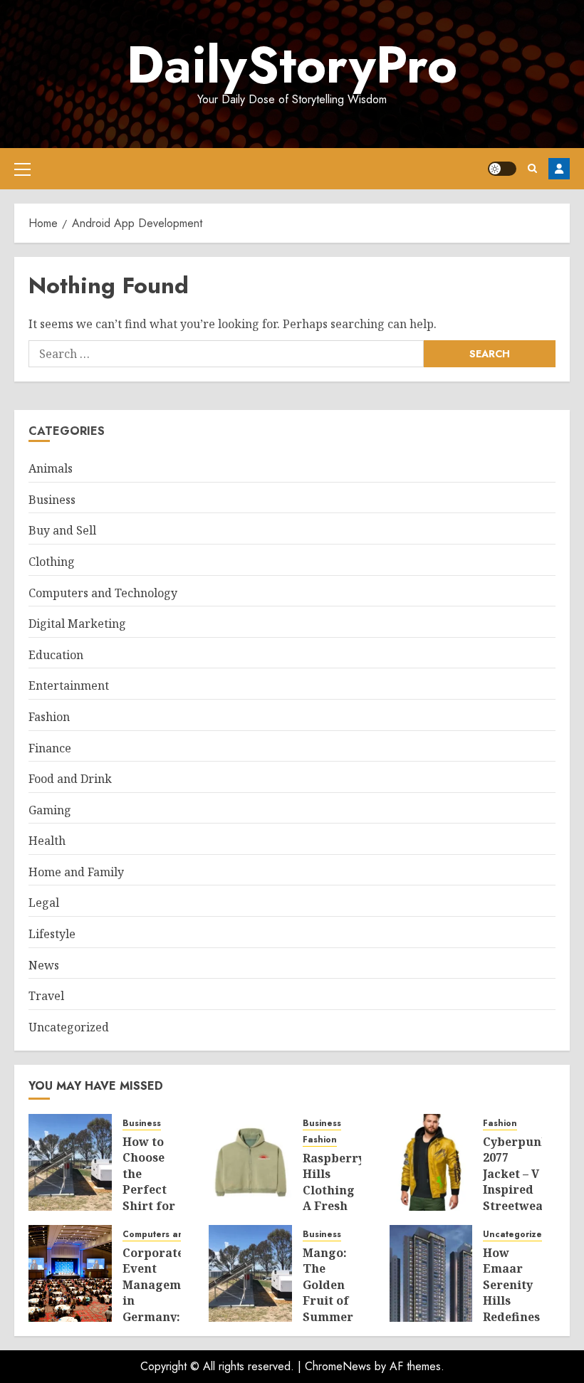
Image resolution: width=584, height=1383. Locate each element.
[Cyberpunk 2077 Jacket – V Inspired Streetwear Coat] (431, 1162)
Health (47, 840)
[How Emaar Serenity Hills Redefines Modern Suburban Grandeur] (431, 1273)
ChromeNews (338, 1366)
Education (55, 655)
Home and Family (76, 872)
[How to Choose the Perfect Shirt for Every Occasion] (70, 1162)
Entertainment (68, 685)
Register (559, 168)
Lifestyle (51, 934)
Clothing (51, 561)
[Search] (532, 168)
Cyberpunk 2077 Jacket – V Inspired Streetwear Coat (516, 1181)
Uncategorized (68, 1027)
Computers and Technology (102, 593)
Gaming (49, 810)
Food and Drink (70, 779)
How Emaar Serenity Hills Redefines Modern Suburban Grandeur (513, 1308)
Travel (46, 996)
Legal (43, 902)
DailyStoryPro (292, 65)
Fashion (49, 717)
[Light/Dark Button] (502, 169)
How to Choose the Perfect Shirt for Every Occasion (149, 1189)
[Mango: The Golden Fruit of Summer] (250, 1273)
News (43, 965)
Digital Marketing (77, 623)
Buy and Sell (62, 530)
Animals (50, 468)
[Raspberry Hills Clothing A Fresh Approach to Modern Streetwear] (250, 1162)
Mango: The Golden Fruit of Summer (328, 1285)
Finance (49, 748)
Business (51, 500)
